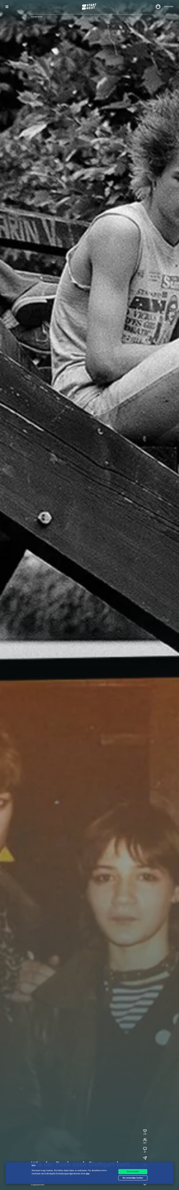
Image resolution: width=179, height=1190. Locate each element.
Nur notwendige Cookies (133, 1178)
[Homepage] (89, 6)
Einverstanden (133, 1172)
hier (88, 1174)
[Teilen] (145, 1158)
